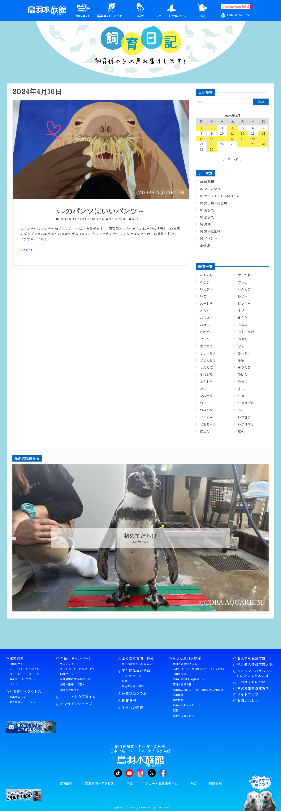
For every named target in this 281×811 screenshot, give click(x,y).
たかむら (206, 381)
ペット (14, 684)
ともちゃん (208, 424)
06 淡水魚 (207, 217)
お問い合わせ (248, 700)
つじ (203, 402)
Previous (9, 539)
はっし (243, 282)
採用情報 (178, 695)
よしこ (243, 388)
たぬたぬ (206, 395)
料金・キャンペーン (76, 658)
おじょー (206, 317)
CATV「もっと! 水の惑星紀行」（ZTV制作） (199, 669)
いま (203, 296)
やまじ (243, 381)
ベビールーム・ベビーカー (26, 674)
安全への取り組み (183, 715)
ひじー (243, 296)
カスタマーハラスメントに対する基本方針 (254, 673)
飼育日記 (129, 700)
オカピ (205, 310)
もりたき (244, 367)
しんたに (206, 367)
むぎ (241, 346)
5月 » (238, 159)
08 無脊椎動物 (210, 231)
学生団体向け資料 (133, 686)
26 (243, 144)
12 (243, 133)
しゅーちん (208, 353)
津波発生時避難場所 (253, 688)
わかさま (244, 417)
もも (241, 360)
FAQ (193, 783)
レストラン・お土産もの (25, 669)
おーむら (206, 303)
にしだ (205, 431)
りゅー (243, 395)
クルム (205, 339)
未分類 (205, 245)
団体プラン (67, 674)
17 (222, 138)
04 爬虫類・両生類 (213, 203)
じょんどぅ (208, 360)
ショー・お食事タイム (78, 696)
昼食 (125, 681)
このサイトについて (253, 682)
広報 (241, 431)
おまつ (205, 324)
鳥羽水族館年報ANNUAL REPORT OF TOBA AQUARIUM (198, 686)
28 (263, 144)
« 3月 (227, 159)
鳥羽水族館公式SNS (185, 663)
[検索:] (232, 101)
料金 (129, 783)
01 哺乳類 (65, 218)
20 (253, 138)
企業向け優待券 (69, 689)
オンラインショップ (76, 703)
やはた (243, 374)
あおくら (206, 275)
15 (201, 138)
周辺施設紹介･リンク (23, 702)
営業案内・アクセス (25, 691)
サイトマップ (248, 694)
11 (232, 133)
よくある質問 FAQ (138, 658)
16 (212, 138)
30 (212, 149)
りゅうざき (246, 402)
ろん (241, 410)
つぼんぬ (206, 410)
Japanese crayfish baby (141, 536)
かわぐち (206, 331)
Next (267, 539)
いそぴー (206, 289)
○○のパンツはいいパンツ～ (101, 211)
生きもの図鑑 (132, 707)
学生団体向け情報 (136, 670)
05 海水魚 (207, 210)
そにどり (206, 374)
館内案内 (17, 658)
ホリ (241, 310)
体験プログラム (134, 693)
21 (263, 138)
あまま (205, 282)
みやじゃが (246, 331)
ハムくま (244, 289)
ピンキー (244, 303)
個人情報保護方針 (251, 658)
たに (203, 388)
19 (243, 138)
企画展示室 (16, 663)
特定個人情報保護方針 (255, 664)
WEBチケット (68, 663)
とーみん (206, 417)
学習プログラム (131, 676)
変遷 (175, 710)
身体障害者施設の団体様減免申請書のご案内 (75, 681)
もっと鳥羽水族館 (187, 658)
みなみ (243, 324)
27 (253, 144)
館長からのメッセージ (186, 705)
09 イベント (208, 238)
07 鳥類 (205, 224)
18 (232, 138)
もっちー (244, 353)
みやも (243, 339)
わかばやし (246, 424)
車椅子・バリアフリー (23, 679)
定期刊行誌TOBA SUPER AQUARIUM (189, 676)
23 (212, 144)
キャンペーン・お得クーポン (78, 669)
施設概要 (178, 700)
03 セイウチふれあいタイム (88, 218)
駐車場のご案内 (19, 697)
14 (263, 133)
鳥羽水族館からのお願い (137, 663)
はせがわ (244, 275)
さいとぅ (206, 346)
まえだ (243, 317)
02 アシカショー (211, 188)
